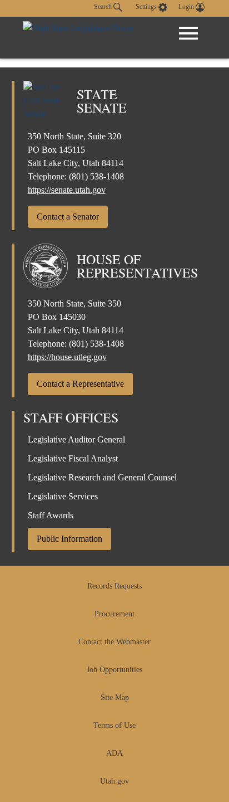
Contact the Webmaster (114, 642)
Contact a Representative (80, 383)
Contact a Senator (68, 216)
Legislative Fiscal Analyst (73, 458)
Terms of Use (114, 725)
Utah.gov (114, 781)
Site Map (115, 697)
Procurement (114, 614)
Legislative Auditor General (76, 439)
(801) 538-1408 (96, 176)
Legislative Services (63, 496)
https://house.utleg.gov (67, 357)
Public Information (69, 538)
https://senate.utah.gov (67, 190)
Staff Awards (50, 515)
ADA (114, 753)
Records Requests (114, 586)
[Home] (78, 38)
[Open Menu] (188, 33)
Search (103, 7)
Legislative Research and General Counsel (102, 477)
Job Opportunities (114, 669)
